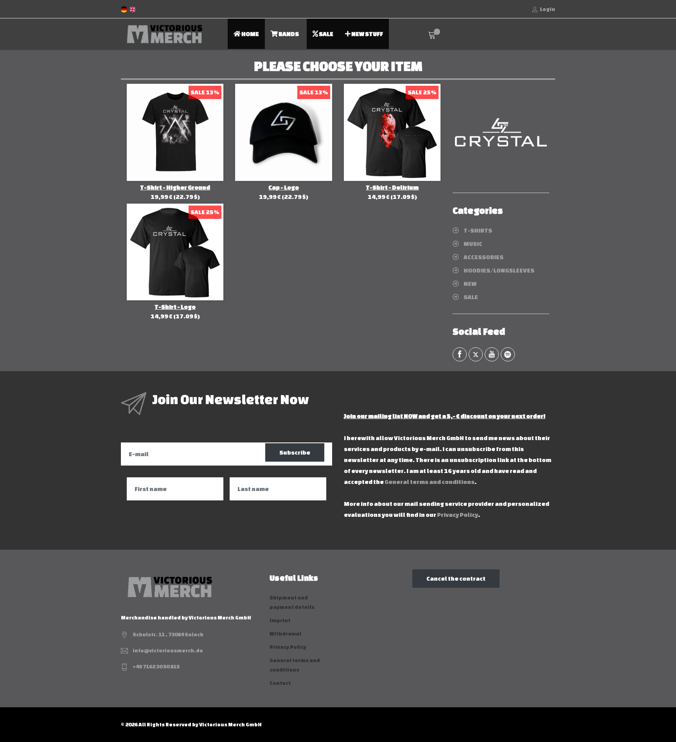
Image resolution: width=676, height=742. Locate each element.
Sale (325, 34)
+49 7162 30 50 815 (156, 667)
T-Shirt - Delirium (392, 187)
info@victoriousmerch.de (168, 651)
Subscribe (294, 452)
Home (250, 34)
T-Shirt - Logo (175, 306)
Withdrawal (285, 634)
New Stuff (367, 34)
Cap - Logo (283, 187)
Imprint (280, 620)
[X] (476, 354)
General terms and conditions (430, 481)
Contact (280, 683)
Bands (288, 34)
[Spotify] (508, 354)
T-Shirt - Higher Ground (175, 187)
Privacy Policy (457, 514)
